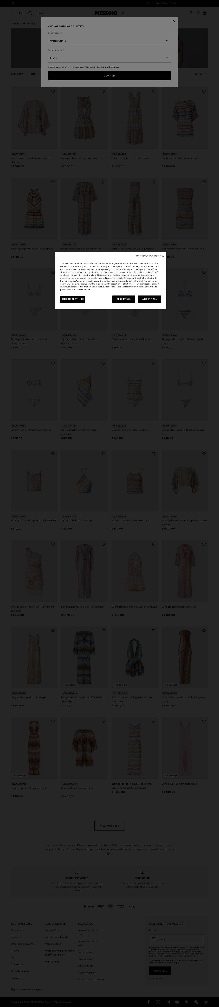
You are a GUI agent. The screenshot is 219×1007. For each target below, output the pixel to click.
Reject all (124, 299)
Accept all (149, 299)
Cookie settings (73, 299)
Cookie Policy (83, 289)
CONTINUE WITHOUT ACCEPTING (150, 256)
